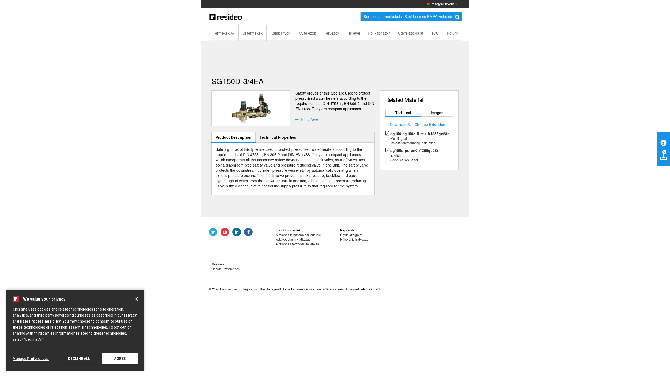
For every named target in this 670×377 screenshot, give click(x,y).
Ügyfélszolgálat (410, 33)
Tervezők (331, 33)
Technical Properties (278, 137)
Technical (403, 112)
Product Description (234, 137)
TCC (435, 33)
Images (437, 112)
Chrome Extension (430, 124)
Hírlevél (353, 33)
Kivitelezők (307, 33)
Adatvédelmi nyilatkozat (293, 239)
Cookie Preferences (225, 269)
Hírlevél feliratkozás (354, 239)
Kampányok (280, 33)
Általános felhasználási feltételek (299, 234)
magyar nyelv (442, 4)
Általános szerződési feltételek (297, 244)
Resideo (217, 264)
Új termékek (253, 33)
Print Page (308, 119)
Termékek (221, 33)
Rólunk (452, 33)
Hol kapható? (379, 33)
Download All (400, 124)
